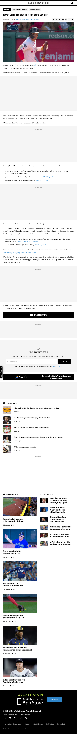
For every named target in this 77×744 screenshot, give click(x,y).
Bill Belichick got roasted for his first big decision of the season (60, 528)
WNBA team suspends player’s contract (25, 447)
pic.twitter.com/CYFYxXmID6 (28, 241)
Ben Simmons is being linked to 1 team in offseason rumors (59, 535)
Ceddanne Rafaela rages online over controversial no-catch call (13, 616)
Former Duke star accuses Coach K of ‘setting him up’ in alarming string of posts (58, 500)
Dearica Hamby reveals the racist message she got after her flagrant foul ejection (38, 437)
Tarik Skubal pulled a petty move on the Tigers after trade (13, 584)
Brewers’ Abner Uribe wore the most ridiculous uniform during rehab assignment (17, 648)
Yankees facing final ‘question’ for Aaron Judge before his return (14, 681)
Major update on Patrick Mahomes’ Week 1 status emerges (31, 427)
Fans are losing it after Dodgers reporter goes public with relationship (57, 509)
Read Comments (40, 315)
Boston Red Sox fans (20, 10)
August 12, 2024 (42, 180)
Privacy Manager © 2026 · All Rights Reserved (16, 714)
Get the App (54, 699)
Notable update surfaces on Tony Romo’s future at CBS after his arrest (58, 519)
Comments (35, 19)
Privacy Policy (56, 366)
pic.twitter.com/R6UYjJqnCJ (43, 177)
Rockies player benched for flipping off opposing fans (12, 552)
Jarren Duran (35, 10)
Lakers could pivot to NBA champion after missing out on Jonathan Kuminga (36, 408)
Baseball (7, 10)
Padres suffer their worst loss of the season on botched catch (13, 520)
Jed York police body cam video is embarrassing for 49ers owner (60, 543)
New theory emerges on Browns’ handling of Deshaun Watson (32, 418)
